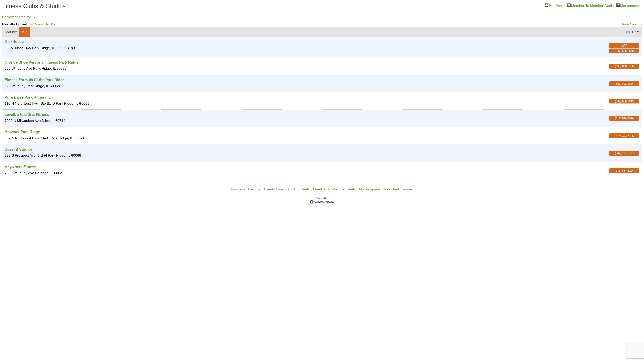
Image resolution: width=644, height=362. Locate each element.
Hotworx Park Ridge (22, 132)
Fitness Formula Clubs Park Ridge (35, 80)
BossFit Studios (19, 149)
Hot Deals (557, 5)
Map (624, 45)
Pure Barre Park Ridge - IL (28, 97)
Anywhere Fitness (20, 167)
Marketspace (630, 5)
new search (632, 24)
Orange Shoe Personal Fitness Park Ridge (41, 62)
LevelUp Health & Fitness (27, 114)
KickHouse (14, 41)
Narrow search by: (16, 17)
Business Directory (246, 189)
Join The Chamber (398, 189)
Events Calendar (277, 189)
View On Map (46, 24)
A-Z (25, 32)
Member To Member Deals (592, 5)
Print (635, 32)
